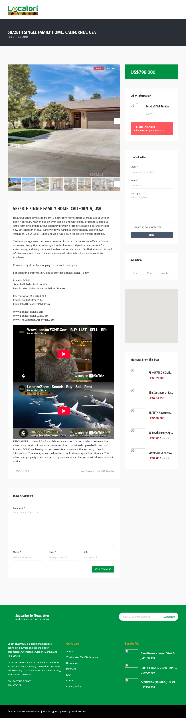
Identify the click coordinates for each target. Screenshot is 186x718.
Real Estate (22, 36)
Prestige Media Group (74, 711)
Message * (136, 193)
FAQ (68, 674)
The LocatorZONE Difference (82, 657)
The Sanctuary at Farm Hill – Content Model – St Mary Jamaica (161, 393)
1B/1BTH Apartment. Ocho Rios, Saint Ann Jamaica (161, 413)
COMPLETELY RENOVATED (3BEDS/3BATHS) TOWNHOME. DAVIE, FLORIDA (161, 453)
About (69, 651)
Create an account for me (147, 227)
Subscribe (169, 616)
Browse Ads (72, 663)
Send (151, 234)
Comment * (19, 508)
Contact (70, 680)
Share (136, 273)
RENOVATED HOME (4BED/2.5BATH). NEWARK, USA (161, 373)
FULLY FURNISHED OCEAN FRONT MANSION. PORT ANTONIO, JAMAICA (159, 668)
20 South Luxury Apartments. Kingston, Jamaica (161, 433)
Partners (71, 668)
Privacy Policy (73, 686)
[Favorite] (172, 377)
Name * (17, 552)
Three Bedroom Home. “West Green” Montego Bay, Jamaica (159, 653)
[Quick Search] (175, 32)
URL (86, 552)
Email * (52, 552)
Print (150, 273)
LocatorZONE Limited (157, 106)
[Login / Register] (161, 9)
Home (11, 36)
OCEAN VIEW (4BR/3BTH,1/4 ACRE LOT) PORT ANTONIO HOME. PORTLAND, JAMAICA (159, 682)
